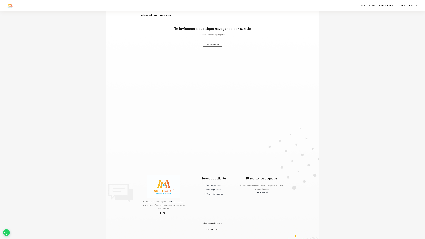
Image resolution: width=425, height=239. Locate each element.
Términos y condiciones (213, 185)
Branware (218, 223)
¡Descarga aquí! (262, 192)
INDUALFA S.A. (177, 202)
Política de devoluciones (213, 194)
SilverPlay (210, 229)
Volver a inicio (212, 44)
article (216, 229)
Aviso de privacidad (213, 190)
